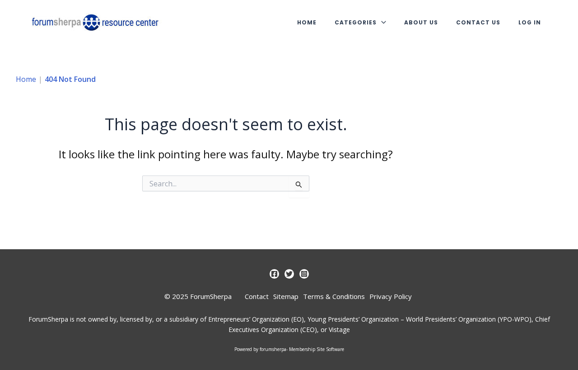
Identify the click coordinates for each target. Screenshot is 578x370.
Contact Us (478, 22)
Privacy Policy (390, 296)
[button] (381, 22)
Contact (257, 296)
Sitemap (285, 296)
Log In (529, 22)
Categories (356, 22)
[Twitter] (289, 274)
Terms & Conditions (334, 296)
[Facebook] (274, 274)
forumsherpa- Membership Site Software (302, 349)
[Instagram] (304, 274)
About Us (421, 22)
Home (307, 22)
